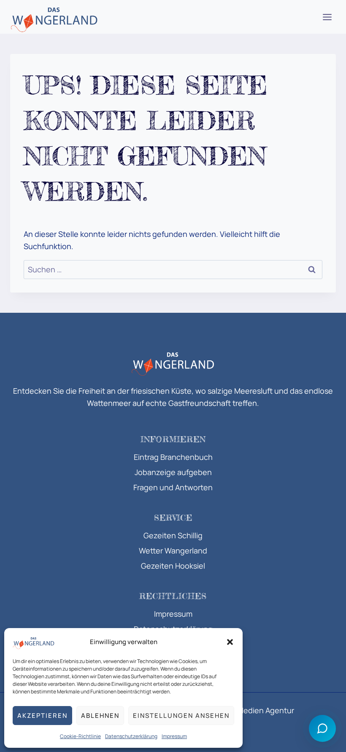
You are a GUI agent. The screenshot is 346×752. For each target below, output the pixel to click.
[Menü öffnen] (327, 16)
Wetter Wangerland (173, 550)
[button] (230, 642)
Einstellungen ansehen (181, 715)
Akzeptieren (42, 715)
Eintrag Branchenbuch (173, 457)
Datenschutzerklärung (131, 736)
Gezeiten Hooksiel (173, 566)
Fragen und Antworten (173, 487)
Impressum (174, 736)
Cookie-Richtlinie (80, 736)
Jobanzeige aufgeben (173, 472)
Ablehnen (100, 715)
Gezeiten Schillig (173, 535)
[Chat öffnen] (322, 728)
